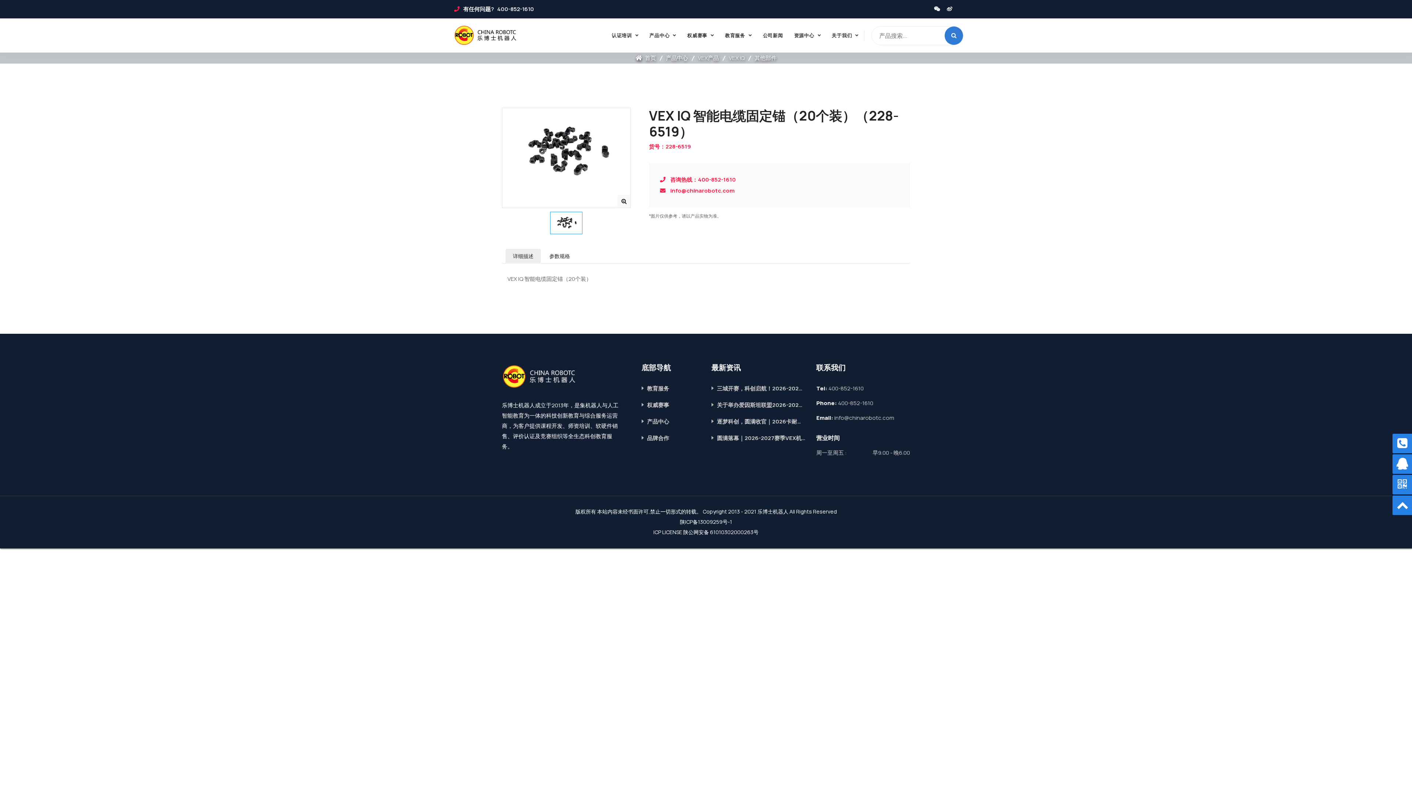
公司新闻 (773, 35)
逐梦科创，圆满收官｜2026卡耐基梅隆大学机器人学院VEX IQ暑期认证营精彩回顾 (761, 421)
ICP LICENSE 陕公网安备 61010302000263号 (706, 532)
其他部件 (766, 58)
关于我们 (842, 35)
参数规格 (559, 256)
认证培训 (622, 35)
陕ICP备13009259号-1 (706, 521)
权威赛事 (697, 35)
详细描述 (523, 256)
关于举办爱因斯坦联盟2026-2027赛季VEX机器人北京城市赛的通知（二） (761, 405)
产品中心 (659, 35)
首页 (650, 58)
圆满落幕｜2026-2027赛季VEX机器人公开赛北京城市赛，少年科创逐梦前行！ (761, 438)
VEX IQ (737, 58)
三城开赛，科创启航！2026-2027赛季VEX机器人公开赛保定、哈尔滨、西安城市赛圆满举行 (761, 388)
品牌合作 (658, 438)
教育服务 (735, 35)
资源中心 (804, 35)
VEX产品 (708, 58)
